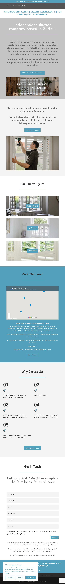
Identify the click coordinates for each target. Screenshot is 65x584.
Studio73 (44, 581)
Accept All (31, 577)
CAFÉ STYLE (32, 228)
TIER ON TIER (32, 251)
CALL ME (54, 537)
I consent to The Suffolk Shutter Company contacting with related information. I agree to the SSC (31, 533)
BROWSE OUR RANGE (32, 448)
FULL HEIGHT (32, 206)
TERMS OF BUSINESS (47, 575)
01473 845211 (19, 1)
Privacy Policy (20, 534)
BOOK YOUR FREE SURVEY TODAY (32, 73)
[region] (20, 571)
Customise (10, 577)
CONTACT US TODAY (32, 130)
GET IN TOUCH (32, 355)
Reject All (20, 577)
